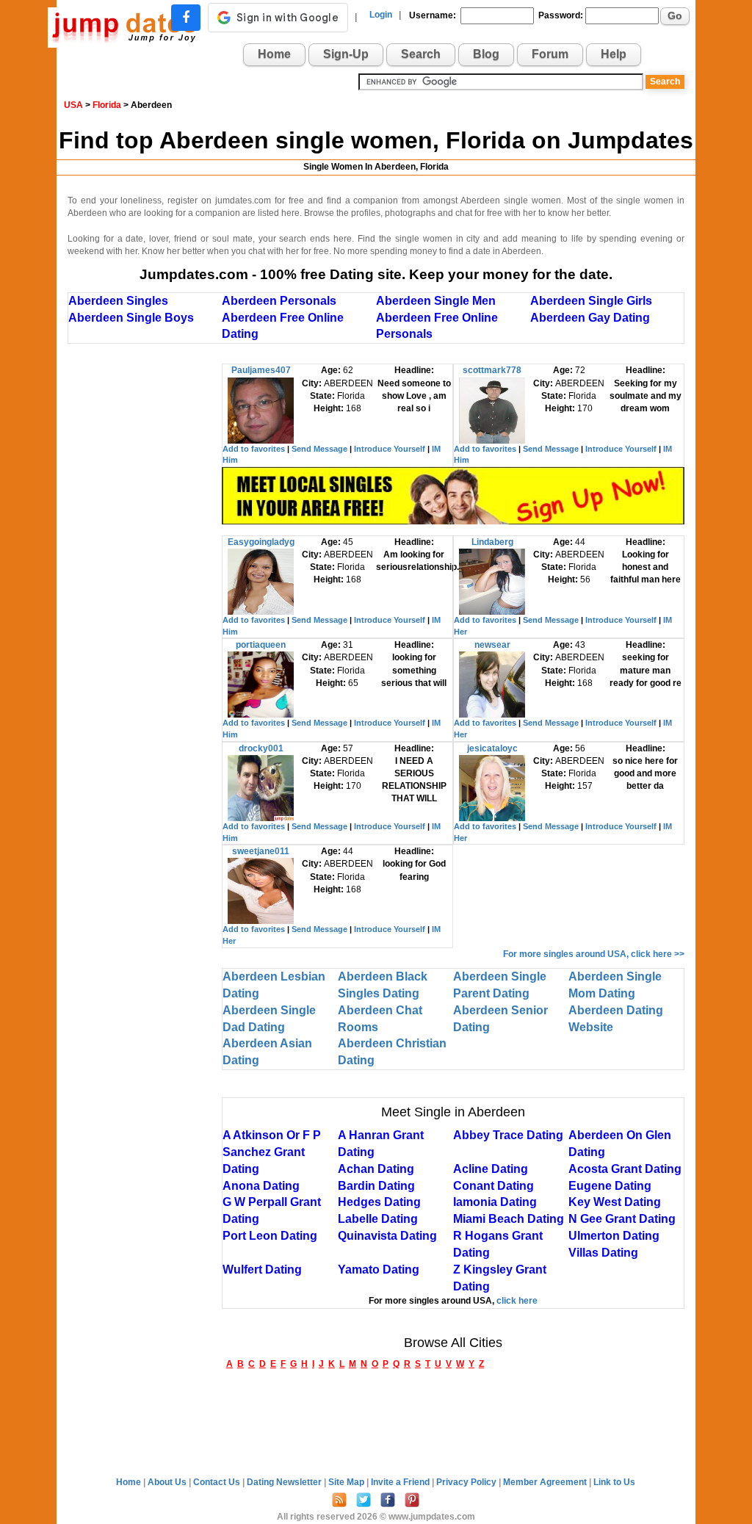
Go (675, 15)
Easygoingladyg (261, 542)
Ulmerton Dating (613, 1235)
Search (421, 54)
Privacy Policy (467, 1482)
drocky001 (261, 748)
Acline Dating (490, 1169)
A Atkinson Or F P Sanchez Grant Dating (272, 1152)
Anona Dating (261, 1186)
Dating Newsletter (285, 1482)
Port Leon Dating (270, 1235)
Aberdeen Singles (118, 301)
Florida (107, 105)
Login (380, 15)
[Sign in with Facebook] (185, 17)
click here (517, 1301)
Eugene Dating (609, 1186)
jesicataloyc (492, 748)
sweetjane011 (260, 851)
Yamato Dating (378, 1269)
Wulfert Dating (262, 1269)
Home (274, 54)
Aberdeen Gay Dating (590, 317)
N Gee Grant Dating (622, 1219)
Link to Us (614, 1482)
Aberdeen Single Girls (591, 301)
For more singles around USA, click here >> (593, 954)
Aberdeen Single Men (436, 301)
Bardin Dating (376, 1186)
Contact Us (217, 1482)
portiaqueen (261, 645)
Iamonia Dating (495, 1202)
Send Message (319, 448)
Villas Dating (603, 1252)
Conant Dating (493, 1186)
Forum (550, 54)
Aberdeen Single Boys (131, 317)
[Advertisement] (144, 584)
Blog (486, 54)
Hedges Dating (379, 1202)
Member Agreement (546, 1482)
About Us (168, 1482)
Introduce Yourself (389, 448)
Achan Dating (376, 1169)
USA (73, 105)
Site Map (347, 1482)
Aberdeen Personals (279, 301)
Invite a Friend (401, 1482)
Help (613, 54)
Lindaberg (492, 542)
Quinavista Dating (387, 1235)
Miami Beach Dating (508, 1219)
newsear (492, 645)
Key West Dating (614, 1202)
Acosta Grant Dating (625, 1169)
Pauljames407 (261, 370)
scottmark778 (492, 370)
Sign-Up (346, 54)
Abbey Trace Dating (508, 1135)
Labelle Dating (378, 1219)
